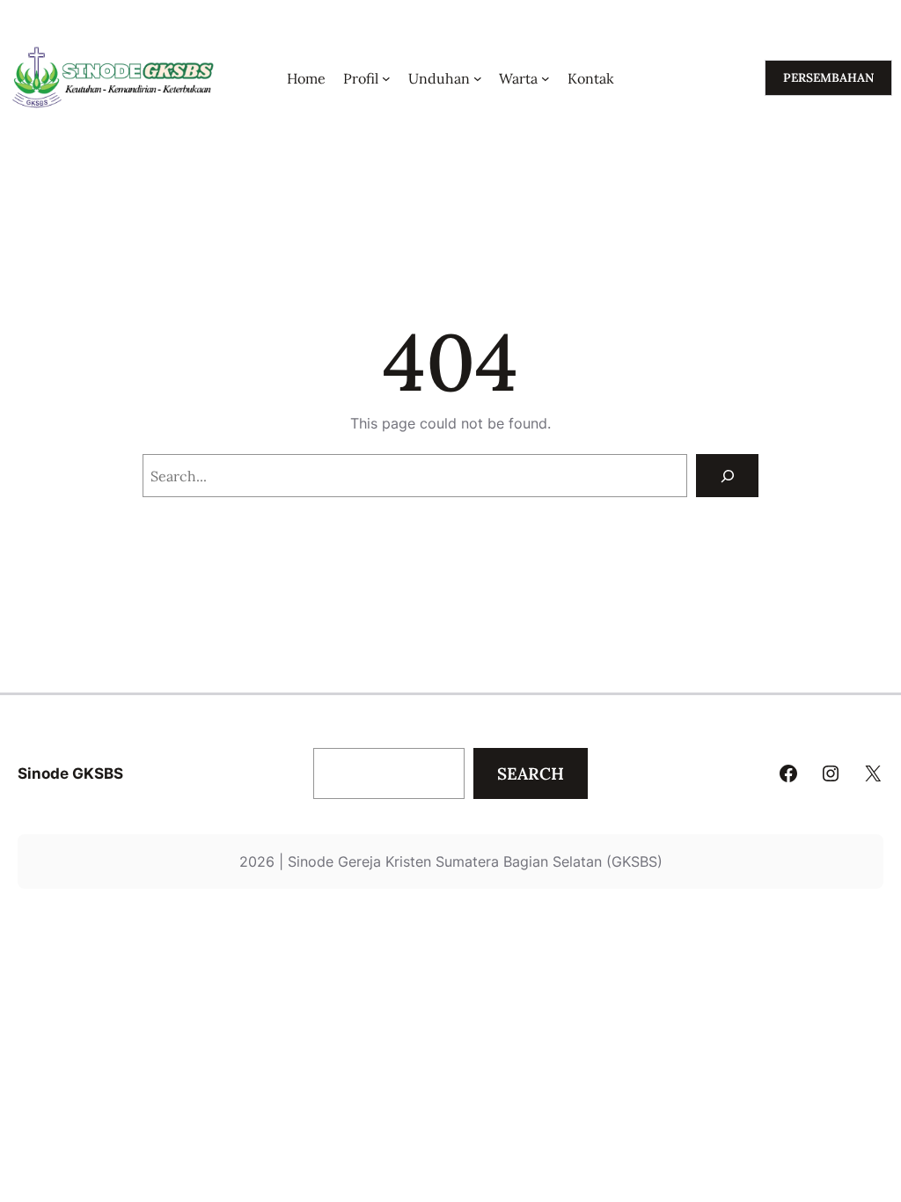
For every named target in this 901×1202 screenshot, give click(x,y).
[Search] (727, 475)
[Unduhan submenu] (477, 78)
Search (530, 773)
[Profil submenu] (386, 78)
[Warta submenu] (545, 78)
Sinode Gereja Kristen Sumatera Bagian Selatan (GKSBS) (475, 861)
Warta (518, 78)
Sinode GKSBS (70, 773)
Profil (360, 78)
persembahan (828, 77)
